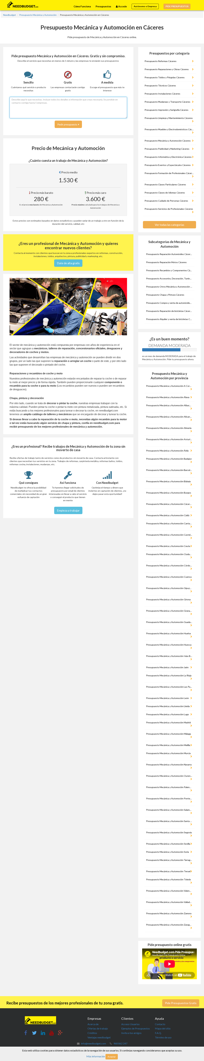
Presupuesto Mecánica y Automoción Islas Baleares (170, 656)
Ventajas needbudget (99, 1037)
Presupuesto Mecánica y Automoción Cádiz (167, 515)
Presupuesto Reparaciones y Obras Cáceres (167, 69)
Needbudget (9, 15)
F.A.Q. (158, 1032)
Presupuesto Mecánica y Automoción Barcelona (170, 470)
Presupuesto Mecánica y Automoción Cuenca (169, 576)
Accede (122, 6)
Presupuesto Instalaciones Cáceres (162, 93)
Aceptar (112, 1056)
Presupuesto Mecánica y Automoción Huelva (168, 633)
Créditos (92, 1032)
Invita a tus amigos (131, 1032)
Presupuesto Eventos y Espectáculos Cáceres (168, 165)
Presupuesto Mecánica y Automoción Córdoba (169, 565)
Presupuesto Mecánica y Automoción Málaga (168, 733)
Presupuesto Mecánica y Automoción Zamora (168, 913)
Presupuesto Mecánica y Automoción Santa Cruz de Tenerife (170, 821)
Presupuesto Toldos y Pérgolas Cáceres (165, 77)
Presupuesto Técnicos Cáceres (160, 85)
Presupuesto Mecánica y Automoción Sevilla (168, 843)
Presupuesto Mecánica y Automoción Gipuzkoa (169, 588)
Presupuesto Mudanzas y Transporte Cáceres (167, 101)
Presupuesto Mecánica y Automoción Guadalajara (170, 622)
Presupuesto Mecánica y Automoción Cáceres (168, 140)
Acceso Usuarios (130, 1024)
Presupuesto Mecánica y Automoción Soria (167, 851)
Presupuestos (103, 6)
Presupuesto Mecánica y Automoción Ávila (167, 450)
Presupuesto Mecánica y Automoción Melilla (168, 745)
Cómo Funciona (82, 6)
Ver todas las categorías (169, 224)
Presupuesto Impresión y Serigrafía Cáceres (166, 110)
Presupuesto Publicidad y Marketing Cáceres (167, 148)
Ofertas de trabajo (97, 1028)
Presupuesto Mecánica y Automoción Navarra (169, 764)
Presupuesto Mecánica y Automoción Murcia (168, 753)
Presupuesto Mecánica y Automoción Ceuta (168, 546)
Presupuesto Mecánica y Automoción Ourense (169, 775)
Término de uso (163, 1037)
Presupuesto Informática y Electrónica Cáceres (168, 157)
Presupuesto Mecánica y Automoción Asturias (169, 439)
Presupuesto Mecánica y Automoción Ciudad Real (170, 554)
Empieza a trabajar (68, 510)
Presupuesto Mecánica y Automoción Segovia (169, 832)
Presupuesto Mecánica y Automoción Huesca (168, 644)
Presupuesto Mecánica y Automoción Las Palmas (170, 686)
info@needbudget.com (93, 1043)
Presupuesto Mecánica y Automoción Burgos (168, 492)
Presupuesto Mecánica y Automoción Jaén (167, 667)
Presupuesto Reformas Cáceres (160, 61)
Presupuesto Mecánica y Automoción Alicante (169, 416)
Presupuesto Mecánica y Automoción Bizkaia (168, 481)
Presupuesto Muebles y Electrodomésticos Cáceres (170, 129)
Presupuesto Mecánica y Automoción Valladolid (169, 902)
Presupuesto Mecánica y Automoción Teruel (168, 871)
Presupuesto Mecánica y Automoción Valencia (169, 890)
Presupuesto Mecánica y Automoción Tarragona (170, 860)
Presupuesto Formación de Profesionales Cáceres (169, 173)
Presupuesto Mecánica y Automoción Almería (168, 428)
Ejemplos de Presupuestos (135, 1028)
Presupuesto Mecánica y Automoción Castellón (169, 534)
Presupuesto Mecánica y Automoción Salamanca (170, 809)
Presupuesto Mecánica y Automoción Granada (169, 610)
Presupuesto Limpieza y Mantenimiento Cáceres (169, 118)
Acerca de (92, 1024)
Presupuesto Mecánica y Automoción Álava (167, 397)
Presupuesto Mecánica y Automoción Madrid (168, 722)
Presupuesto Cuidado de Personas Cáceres (166, 200)
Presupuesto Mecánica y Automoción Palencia (169, 787)
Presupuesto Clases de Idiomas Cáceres (165, 192)
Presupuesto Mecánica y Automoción (38, 15)
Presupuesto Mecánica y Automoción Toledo (168, 879)
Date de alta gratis (68, 263)
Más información (95, 1056)
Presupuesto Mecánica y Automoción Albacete (169, 405)
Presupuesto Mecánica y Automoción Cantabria (170, 523)
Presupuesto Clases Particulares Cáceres (165, 184)
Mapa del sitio (163, 1028)
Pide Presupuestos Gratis (181, 1003)
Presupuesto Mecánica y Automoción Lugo (167, 714)
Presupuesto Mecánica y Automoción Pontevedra (170, 798)
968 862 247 (120, 1043)
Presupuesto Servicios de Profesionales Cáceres (169, 208)
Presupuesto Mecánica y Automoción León (167, 698)
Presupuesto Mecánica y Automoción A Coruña (169, 386)
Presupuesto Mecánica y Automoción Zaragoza (169, 924)
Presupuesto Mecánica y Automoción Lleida (168, 706)
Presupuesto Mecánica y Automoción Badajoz (169, 458)
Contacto (160, 1024)
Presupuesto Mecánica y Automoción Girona (168, 599)
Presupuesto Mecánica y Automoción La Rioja (168, 675)
